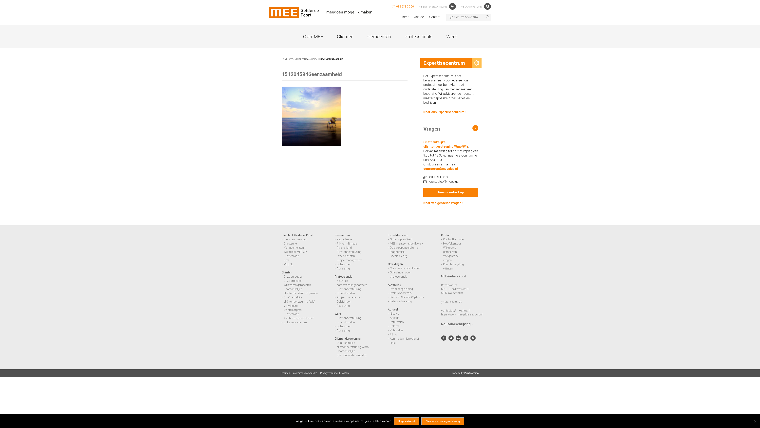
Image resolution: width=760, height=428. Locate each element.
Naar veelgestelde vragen (442, 203)
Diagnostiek (397, 251)
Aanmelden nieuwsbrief (404, 338)
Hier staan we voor (295, 239)
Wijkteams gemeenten (297, 285)
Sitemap (286, 373)
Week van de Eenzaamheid (302, 59)
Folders (394, 326)
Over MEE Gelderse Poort (297, 235)
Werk (451, 36)
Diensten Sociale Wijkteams (407, 297)
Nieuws (394, 313)
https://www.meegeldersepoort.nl (462, 314)
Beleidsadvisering (401, 301)
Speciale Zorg (398, 256)
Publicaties (397, 330)
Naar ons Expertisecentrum (443, 112)
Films (393, 334)
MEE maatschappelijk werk (406, 243)
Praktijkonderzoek (401, 293)
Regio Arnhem (345, 239)
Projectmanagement (349, 260)
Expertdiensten (346, 256)
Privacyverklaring (329, 373)
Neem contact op (451, 192)
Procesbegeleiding (401, 288)
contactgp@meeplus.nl (440, 169)
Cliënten (345, 36)
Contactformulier (454, 239)
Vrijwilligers (291, 305)
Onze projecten (293, 280)
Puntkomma (471, 373)
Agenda (394, 317)
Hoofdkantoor (452, 243)
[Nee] (755, 421)
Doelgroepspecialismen (404, 247)
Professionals (418, 36)
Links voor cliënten (295, 322)
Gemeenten (379, 36)
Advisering (343, 268)
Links (393, 342)
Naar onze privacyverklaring (443, 421)
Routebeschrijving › (456, 324)
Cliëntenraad (291, 256)
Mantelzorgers (293, 309)
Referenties (397, 322)
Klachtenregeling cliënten (299, 318)
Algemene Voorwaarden (305, 373)
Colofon (345, 373)
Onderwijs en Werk (401, 239)
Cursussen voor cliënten (405, 268)
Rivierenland (344, 247)
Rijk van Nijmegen (347, 243)
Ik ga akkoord (406, 421)
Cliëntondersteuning (349, 251)
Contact (434, 17)
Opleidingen (344, 264)
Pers (286, 260)
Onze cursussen (294, 276)
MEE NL (288, 264)
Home (405, 17)
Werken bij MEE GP (295, 251)
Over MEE (313, 36)
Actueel (419, 17)
